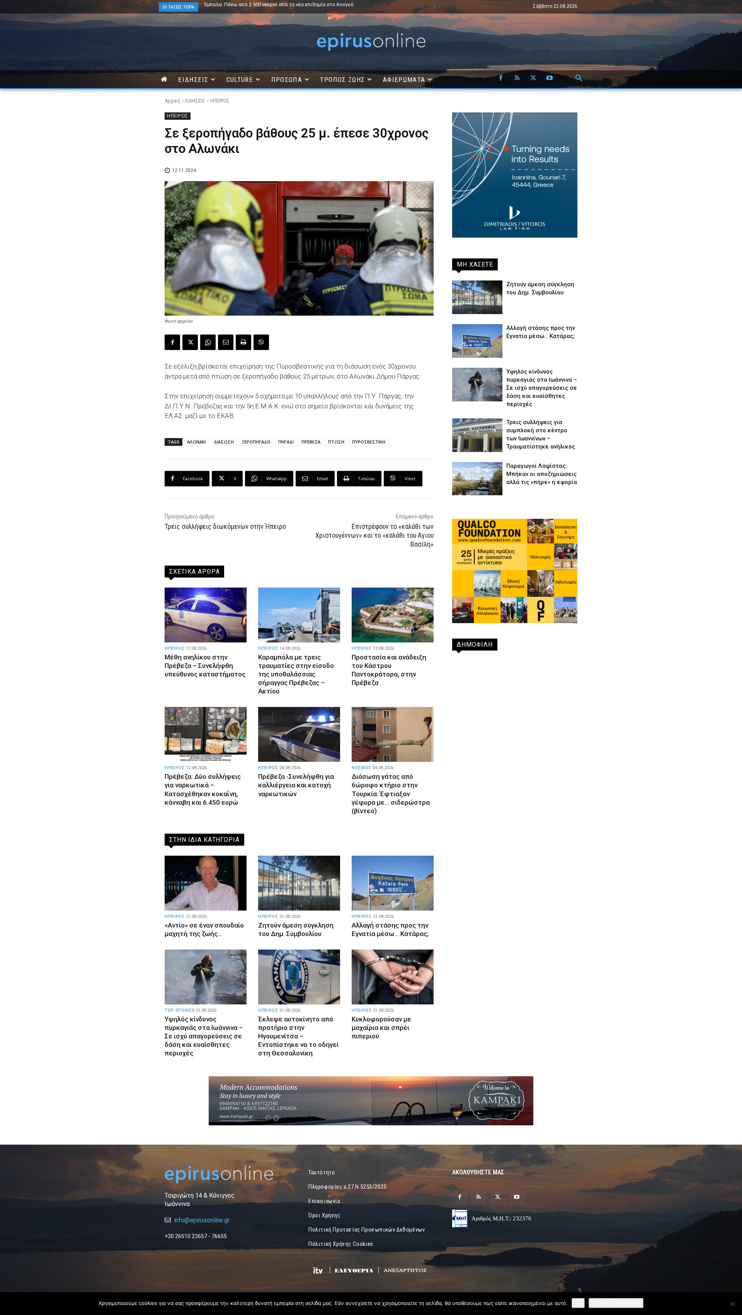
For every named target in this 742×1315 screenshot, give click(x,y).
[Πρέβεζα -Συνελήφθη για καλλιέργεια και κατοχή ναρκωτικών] (299, 734)
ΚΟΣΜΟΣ (361, 768)
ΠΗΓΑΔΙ (286, 442)
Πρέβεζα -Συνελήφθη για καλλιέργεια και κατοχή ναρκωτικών (296, 785)
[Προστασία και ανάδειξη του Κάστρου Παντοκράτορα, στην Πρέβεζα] (393, 615)
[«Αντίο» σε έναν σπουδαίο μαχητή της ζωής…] (206, 883)
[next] (434, 7)
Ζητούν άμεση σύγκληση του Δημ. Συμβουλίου (296, 929)
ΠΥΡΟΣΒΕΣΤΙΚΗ (368, 442)
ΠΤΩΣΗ (336, 442)
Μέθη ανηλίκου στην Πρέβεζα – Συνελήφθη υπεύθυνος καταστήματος (205, 665)
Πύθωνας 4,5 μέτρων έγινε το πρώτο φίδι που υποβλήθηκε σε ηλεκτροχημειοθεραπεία (275, 7)
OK (578, 1303)
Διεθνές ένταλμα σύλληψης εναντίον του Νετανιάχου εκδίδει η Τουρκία (286, 4)
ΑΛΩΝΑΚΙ (196, 442)
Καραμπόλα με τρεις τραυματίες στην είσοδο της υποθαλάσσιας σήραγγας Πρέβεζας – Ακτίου (296, 674)
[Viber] (261, 342)
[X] (533, 78)
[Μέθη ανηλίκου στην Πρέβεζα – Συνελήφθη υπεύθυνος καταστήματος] (206, 615)
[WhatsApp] (208, 342)
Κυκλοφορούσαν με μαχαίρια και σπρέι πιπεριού (381, 1027)
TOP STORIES (179, 1010)
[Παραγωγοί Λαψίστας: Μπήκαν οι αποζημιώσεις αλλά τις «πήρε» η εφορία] (477, 479)
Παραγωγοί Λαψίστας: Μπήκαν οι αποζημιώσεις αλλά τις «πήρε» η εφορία (541, 474)
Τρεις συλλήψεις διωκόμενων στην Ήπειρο (225, 526)
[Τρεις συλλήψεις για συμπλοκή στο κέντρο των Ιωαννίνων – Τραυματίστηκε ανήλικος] (477, 435)
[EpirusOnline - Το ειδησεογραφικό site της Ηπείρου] (371, 42)
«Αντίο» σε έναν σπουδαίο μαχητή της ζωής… (204, 929)
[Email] (225, 342)
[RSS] (517, 78)
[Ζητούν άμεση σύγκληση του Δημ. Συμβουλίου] (299, 883)
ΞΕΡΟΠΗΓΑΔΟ (256, 442)
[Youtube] (549, 78)
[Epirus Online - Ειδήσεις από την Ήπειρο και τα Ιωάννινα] (227, 1174)
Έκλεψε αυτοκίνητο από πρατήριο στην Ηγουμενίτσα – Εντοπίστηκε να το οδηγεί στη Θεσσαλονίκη (298, 1036)
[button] (579, 78)
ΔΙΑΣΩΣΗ (224, 442)
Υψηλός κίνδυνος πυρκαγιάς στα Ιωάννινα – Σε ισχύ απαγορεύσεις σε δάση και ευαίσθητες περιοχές (204, 1036)
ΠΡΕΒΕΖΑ (310, 442)
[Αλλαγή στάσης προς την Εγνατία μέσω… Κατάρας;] (393, 883)
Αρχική (172, 101)
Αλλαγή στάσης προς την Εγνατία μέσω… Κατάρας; (390, 929)
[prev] (422, 7)
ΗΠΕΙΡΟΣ (220, 101)
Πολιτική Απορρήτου (616, 1303)
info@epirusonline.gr (202, 1220)
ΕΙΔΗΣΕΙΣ (195, 101)
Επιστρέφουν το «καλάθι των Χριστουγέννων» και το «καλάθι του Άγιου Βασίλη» (374, 535)
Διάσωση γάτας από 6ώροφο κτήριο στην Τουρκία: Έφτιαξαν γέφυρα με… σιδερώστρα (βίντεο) (391, 793)
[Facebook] (501, 78)
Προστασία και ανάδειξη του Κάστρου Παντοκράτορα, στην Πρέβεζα (389, 669)
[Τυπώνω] (243, 342)
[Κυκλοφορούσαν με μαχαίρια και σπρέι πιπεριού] (393, 977)
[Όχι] (732, 1304)
